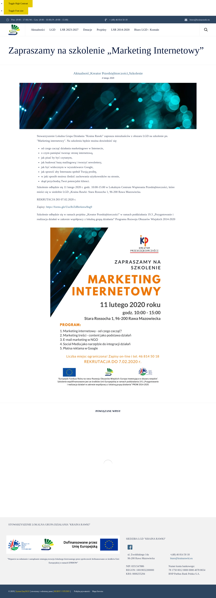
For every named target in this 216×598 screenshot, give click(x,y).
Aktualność (81, 73)
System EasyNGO (23, 591)
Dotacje (87, 29)
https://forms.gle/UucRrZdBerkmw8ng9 (69, 206)
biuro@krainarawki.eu (181, 558)
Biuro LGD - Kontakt (146, 29)
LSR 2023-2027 (69, 29)
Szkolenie (136, 73)
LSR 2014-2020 (120, 29)
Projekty (101, 29)
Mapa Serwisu (97, 591)
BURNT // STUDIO (62, 591)
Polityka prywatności (82, 591)
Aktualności (38, 29)
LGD (52, 29)
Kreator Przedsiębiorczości (109, 73)
